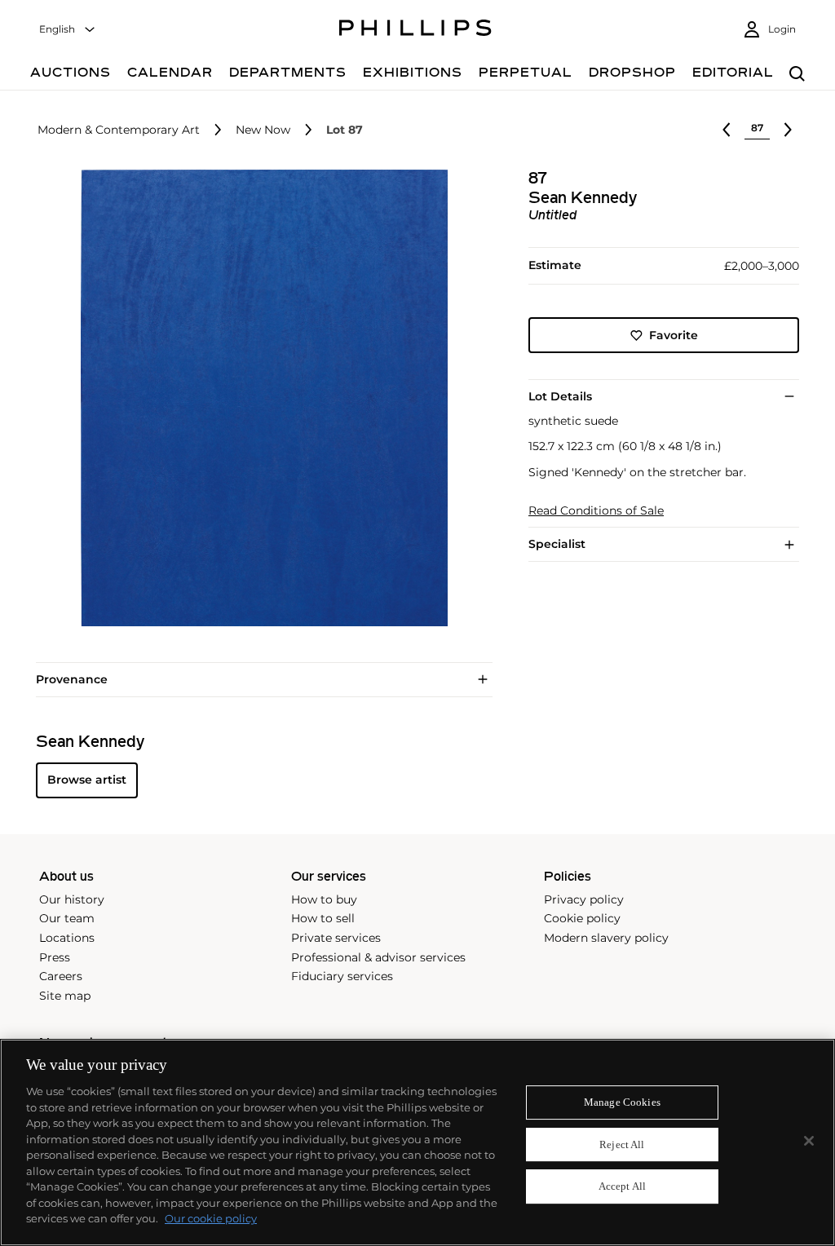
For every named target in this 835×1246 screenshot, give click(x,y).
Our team (67, 918)
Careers (60, 976)
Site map (65, 995)
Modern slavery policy (606, 937)
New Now (263, 130)
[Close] (809, 1141)
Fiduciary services (342, 976)
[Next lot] (787, 129)
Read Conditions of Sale (596, 511)
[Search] (797, 75)
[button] (259, 398)
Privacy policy (584, 899)
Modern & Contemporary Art (119, 130)
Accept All (622, 1187)
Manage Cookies (622, 1102)
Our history (71, 899)
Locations (67, 937)
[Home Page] (415, 30)
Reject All (621, 1144)
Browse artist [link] (86, 779)
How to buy (324, 899)
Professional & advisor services (378, 957)
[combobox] (67, 30)
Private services (336, 937)
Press (54, 957)
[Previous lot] (726, 129)
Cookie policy (582, 918)
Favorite (673, 335)
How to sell (323, 918)
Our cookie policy (211, 1218)
